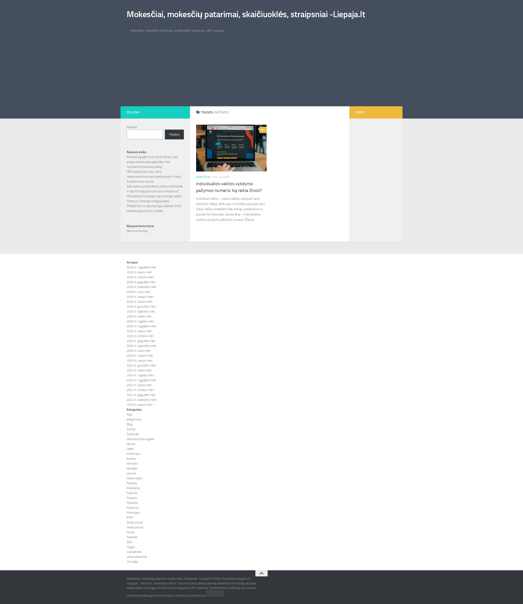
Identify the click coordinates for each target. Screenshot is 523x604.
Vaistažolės (134, 552)
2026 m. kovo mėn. (139, 292)
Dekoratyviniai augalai (140, 439)
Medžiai (132, 483)
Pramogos (133, 512)
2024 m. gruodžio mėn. (141, 365)
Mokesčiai (203, 177)
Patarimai (133, 508)
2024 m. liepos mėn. (139, 385)
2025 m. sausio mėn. (140, 360)
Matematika (134, 478)
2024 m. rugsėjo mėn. (140, 375)
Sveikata (132, 537)
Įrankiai (131, 459)
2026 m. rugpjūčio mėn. (142, 267)
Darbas (131, 429)
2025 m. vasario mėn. (140, 355)
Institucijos (133, 454)
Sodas (130, 532)
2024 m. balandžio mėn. (142, 400)
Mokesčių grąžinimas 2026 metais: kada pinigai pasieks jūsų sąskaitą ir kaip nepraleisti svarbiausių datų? (152, 162)
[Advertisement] (261, 75)
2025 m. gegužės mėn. (141, 341)
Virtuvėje (132, 562)
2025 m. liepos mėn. (139, 331)
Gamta (131, 444)
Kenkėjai (132, 468)
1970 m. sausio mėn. (140, 405)
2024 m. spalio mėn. (139, 370)
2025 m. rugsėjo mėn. (140, 321)
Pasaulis (132, 498)
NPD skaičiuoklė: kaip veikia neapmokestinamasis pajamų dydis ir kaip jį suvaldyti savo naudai (154, 176)
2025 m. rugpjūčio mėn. (142, 326)
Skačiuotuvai (135, 522)
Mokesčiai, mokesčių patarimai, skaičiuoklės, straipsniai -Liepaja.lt (246, 14)
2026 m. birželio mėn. (140, 277)
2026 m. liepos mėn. (139, 272)
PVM (130, 517)
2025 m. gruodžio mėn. (141, 306)
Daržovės (133, 434)
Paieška (132, 127)
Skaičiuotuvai (135, 527)
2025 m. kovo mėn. (139, 351)
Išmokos (132, 463)
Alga (129, 414)
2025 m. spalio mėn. (139, 316)
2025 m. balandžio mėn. (142, 346)
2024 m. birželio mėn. (140, 390)
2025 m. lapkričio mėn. (141, 311)
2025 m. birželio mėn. (140, 336)
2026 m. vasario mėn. (140, 297)
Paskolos (132, 503)
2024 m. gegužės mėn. (141, 395)
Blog (129, 424)
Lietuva (131, 473)
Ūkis (129, 542)
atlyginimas (134, 419)
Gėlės (130, 449)
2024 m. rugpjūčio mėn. (142, 380)
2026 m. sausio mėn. (140, 302)
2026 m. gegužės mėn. (141, 282)
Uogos (131, 547)
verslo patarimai (137, 557)
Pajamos (132, 493)
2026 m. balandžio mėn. (142, 287)
